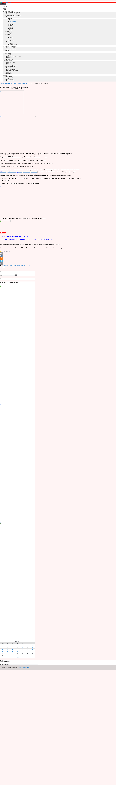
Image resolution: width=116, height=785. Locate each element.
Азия (7, 20)
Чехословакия (13, 44)
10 (2, 649)
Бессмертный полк (8, 11)
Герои (4, 9)
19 (12, 651)
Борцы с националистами (13, 16)
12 (12, 649)
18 (7, 651)
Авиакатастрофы (10, 62)
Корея (11, 27)
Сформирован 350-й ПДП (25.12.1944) (22, 83)
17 (2, 651)
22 (27, 651)
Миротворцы (6, 52)
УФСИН (8, 72)
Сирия (11, 28)
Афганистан (12, 21)
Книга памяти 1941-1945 (13, 12)
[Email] (40, 253)
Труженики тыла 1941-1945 (13, 15)
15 (27, 649)
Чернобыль (9, 73)
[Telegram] (40, 261)
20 (17, 651)
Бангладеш (12, 22)
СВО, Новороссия (11, 47)
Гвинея (11, 37)
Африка (8, 34)
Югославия (9, 57)
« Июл (17, 657)
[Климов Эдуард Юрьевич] (12, 113)
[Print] (40, 263)
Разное (5, 75)
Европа (8, 41)
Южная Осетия (10, 59)
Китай (11, 25)
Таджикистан (13, 30)
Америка (8, 31)
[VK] (40, 256)
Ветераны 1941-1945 (11, 14)
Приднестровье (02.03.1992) (13, 56)
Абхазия (8, 53)
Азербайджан (10, 55)
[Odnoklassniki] (40, 258)
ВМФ (7, 63)
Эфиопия (11, 40)
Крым (7, 50)
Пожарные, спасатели (12, 70)
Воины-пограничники (12, 65)
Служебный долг (7, 60)
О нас (4, 8)
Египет (11, 38)
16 (32, 649)
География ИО (10, 79)
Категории (9, 76)
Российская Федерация (9, 46)
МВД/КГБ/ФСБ (10, 66)
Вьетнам (11, 24)
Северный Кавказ (11, 49)
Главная (5, 6)
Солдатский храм (11, 78)
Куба (10, 33)
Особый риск (9, 67)
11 (7, 649)
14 (22, 649)
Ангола (11, 36)
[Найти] (16, 275)
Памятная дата (10, 80)
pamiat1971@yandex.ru (25, 667)
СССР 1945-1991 (7, 18)
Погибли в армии (11, 69)
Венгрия (11, 43)
